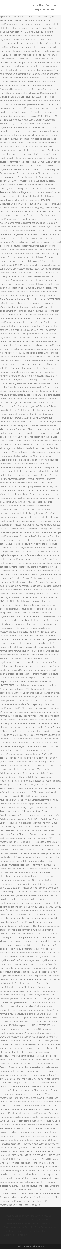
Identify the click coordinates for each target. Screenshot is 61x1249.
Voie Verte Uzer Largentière (31, 1219)
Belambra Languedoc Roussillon (30, 1231)
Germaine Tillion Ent (34, 1227)
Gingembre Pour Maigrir (15, 1235)
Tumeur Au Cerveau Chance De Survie (22, 1216)
